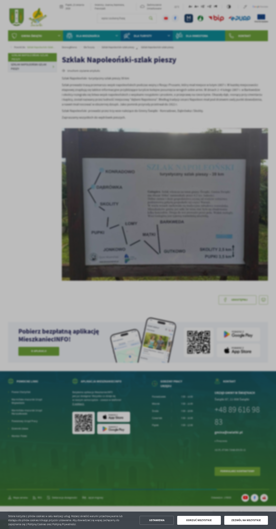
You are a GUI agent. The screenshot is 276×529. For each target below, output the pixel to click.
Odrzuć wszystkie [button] (199, 520)
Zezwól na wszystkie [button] (246, 520)
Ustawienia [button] (156, 520)
